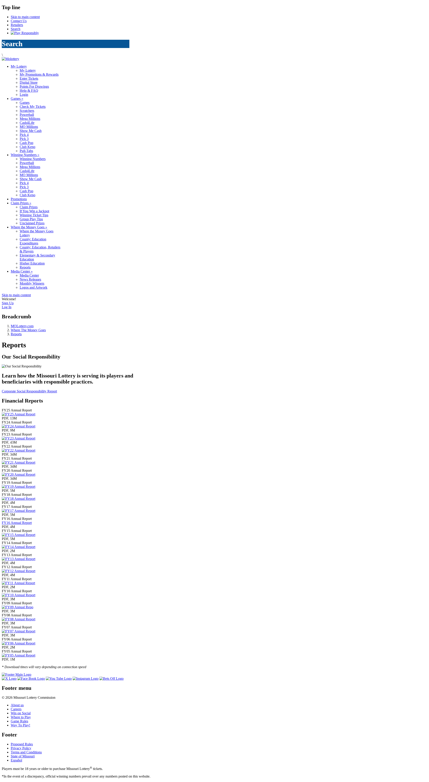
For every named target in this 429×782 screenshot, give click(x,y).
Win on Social (21, 713)
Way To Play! (20, 725)
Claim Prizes (21, 203)
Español (16, 760)
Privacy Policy (21, 748)
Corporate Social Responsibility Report (29, 391)
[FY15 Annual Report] (18, 535)
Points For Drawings (34, 86)
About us (17, 705)
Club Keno (27, 147)
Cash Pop (26, 143)
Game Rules (19, 721)
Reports (25, 267)
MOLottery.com (22, 326)
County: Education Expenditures (33, 241)
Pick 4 (24, 135)
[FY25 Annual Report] (18, 414)
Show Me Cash (31, 131)
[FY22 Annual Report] (18, 450)
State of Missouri (23, 756)
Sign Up (8, 303)
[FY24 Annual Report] (18, 426)
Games (17, 98)
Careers (16, 709)
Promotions (19, 199)
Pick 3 (24, 139)
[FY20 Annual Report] (18, 474)
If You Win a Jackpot (34, 211)
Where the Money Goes (29, 227)
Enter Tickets (29, 78)
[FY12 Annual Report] (18, 571)
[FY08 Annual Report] (18, 619)
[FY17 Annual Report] (18, 511)
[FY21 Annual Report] (18, 462)
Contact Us (19, 21)
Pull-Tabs (26, 151)
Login (24, 94)
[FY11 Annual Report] (18, 583)
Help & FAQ (29, 90)
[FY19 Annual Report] (18, 486)
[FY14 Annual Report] (18, 547)
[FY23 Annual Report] (18, 438)
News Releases (30, 279)
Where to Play (21, 717)
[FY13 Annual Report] (18, 559)
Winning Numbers (25, 155)
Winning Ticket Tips (34, 215)
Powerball (27, 115)
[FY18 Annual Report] (18, 498)
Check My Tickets (33, 106)
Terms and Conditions (26, 752)
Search (15, 29)
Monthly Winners (32, 283)
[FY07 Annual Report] (18, 631)
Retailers (17, 25)
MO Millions (29, 127)
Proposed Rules (22, 744)
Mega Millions (30, 119)
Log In (6, 307)
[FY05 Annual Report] (18, 655)
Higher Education (32, 263)
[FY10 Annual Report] (18, 595)
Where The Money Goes (28, 330)
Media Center (22, 271)
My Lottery (19, 66)
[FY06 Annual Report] (18, 643)
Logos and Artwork (33, 287)
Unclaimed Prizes (32, 223)
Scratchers (27, 111)
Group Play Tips (31, 219)
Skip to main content (25, 17)
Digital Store (29, 82)
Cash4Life (27, 123)
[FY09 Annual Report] (17, 607)
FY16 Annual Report (17, 523)
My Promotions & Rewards (39, 74)
